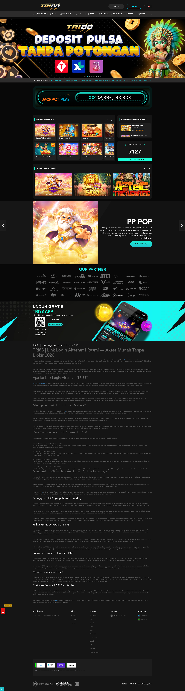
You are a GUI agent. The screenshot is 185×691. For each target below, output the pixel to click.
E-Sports (92, 648)
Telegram (144, 616)
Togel (92, 14)
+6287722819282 (120, 616)
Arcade (130, 14)
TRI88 (123, 360)
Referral (73, 623)
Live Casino (66, 14)
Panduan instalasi (55, 325)
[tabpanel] (92, 48)
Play (65, 99)
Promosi (74, 615)
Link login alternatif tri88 (40, 383)
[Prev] (107, 119)
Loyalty (73, 619)
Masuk (116, 6)
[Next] (111, 119)
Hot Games (41, 14)
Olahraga (105, 14)
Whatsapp (144, 619)
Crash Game (117, 14)
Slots (54, 14)
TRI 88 (64, 411)
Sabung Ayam (94, 652)
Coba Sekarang (141, 242)
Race (79, 14)
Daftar (134, 6)
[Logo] (50, 6)
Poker (142, 14)
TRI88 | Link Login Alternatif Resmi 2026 (46, 615)
